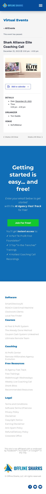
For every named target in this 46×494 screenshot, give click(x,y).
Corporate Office (13, 436)
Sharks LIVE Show (11, 137)
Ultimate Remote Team (17, 338)
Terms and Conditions (16, 404)
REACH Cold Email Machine (19, 308)
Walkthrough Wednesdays (19, 378)
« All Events (9, 28)
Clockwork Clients (14, 312)
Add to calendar (18, 86)
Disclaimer (10, 416)
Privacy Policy (12, 412)
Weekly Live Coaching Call (18, 382)
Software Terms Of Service (18, 408)
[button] (40, 5)
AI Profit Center (13, 352)
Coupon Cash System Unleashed (22, 334)
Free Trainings (12, 374)
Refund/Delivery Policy (16, 432)
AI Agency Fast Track (15, 370)
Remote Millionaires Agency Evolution (19, 357)
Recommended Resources (19, 389)
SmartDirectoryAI (14, 304)
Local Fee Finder (13, 316)
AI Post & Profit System (17, 326)
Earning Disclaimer (14, 424)
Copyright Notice (14, 420)
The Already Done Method (18, 330)
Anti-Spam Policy (14, 428)
